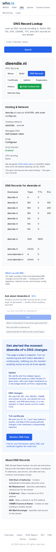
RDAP (14, 7)
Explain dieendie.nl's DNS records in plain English (25, 332)
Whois (11, 73)
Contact (33, 539)
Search (28, 49)
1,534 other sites (25, 164)
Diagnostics (41, 80)
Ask (28, 317)
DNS (22, 7)
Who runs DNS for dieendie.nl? (18, 327)
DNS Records (36, 73)
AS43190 (20, 125)
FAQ (50, 535)
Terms (23, 539)
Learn (19, 535)
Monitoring (8, 13)
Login (18, 13)
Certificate (13, 80)
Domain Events (43, 7)
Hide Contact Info (30, 86)
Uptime (30, 7)
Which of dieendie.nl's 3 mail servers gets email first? (27, 323)
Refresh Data (14, 93)
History (11, 86)
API (42, 535)
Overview (9, 535)
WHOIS (6, 7)
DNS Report (32, 535)
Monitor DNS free (19, 437)
